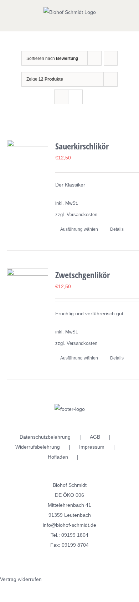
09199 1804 (74, 535)
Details (117, 229)
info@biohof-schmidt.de (69, 525)
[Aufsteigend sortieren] (111, 58)
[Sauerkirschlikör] (27, 160)
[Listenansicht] (75, 97)
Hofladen (58, 457)
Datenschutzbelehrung (45, 437)
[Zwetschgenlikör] (27, 289)
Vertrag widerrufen (21, 579)
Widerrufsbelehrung (37, 447)
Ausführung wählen (79, 229)
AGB (95, 437)
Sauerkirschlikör (82, 146)
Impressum (91, 447)
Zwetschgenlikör (82, 275)
